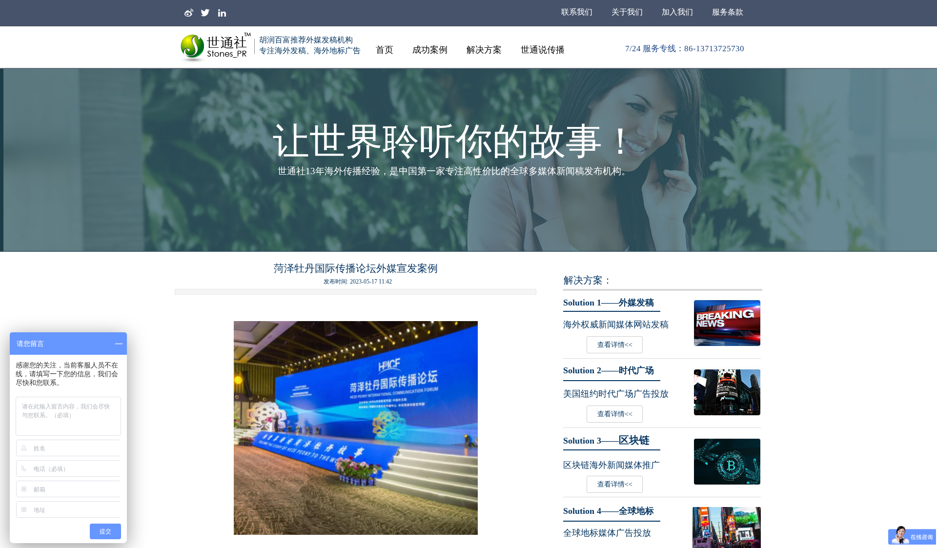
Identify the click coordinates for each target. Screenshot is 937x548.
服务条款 (727, 12)
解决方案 (484, 50)
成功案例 (430, 50)
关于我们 (627, 12)
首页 (384, 50)
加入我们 (677, 12)
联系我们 (576, 12)
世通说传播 (543, 50)
